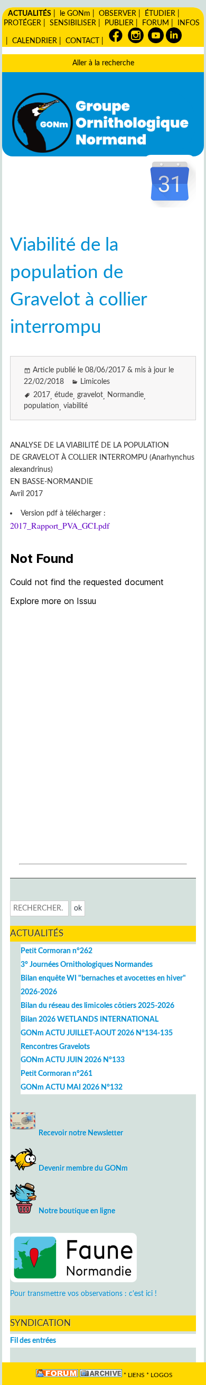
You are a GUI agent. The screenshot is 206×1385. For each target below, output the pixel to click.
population (41, 406)
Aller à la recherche (103, 63)
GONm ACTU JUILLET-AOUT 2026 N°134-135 (97, 1033)
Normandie (125, 395)
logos (162, 1375)
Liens (136, 1375)
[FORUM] (57, 1375)
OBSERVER (117, 13)
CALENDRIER (34, 41)
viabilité (75, 406)
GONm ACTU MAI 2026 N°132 (72, 1087)
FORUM (155, 23)
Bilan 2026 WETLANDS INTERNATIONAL (89, 1019)
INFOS (188, 23)
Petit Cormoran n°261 (56, 1073)
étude (63, 395)
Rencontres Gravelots (55, 1047)
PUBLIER (119, 23)
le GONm (75, 13)
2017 (41, 395)
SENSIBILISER (73, 23)
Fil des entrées (33, 1340)
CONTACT (82, 41)
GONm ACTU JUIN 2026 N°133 (73, 1060)
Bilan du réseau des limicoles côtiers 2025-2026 (97, 1006)
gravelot (90, 395)
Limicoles (95, 381)
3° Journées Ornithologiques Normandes (87, 964)
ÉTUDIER (160, 13)
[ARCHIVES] (101, 1375)
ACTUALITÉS (29, 13)
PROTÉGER (22, 23)
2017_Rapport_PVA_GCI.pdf (59, 525)
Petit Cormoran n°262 (56, 951)
